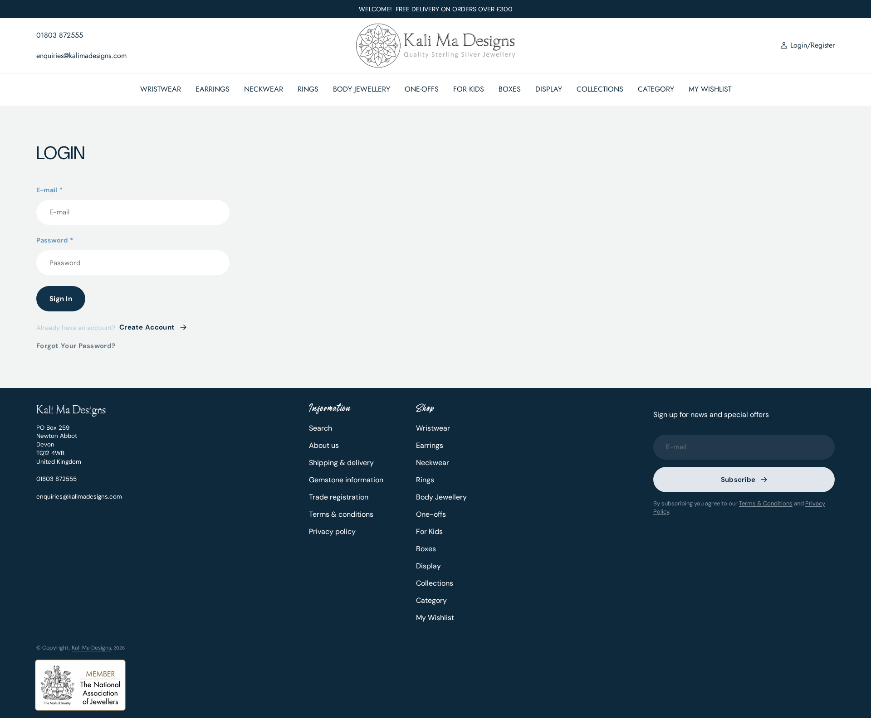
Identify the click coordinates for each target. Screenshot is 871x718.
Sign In (60, 298)
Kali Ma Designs (91, 647)
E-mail (49, 190)
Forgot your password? (75, 345)
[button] (807, 46)
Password (54, 240)
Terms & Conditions (766, 503)
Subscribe (738, 479)
